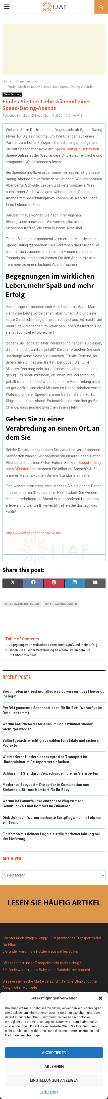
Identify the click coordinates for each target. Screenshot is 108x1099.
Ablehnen (54, 1066)
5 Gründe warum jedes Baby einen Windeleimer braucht (46, 970)
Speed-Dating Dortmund (22, 604)
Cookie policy (49, 1092)
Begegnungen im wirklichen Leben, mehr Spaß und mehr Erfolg (53, 645)
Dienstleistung (12, 94)
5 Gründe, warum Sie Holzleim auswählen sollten (41, 951)
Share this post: (25, 655)
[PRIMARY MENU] (7, 7)
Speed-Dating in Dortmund (76, 149)
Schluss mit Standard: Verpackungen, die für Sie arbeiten (50, 773)
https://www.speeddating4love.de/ (34, 533)
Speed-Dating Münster (61, 604)
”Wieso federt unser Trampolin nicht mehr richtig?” (42, 963)
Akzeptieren (54, 1052)
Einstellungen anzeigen (54, 1080)
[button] (100, 998)
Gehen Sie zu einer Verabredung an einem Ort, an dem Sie (49, 650)
